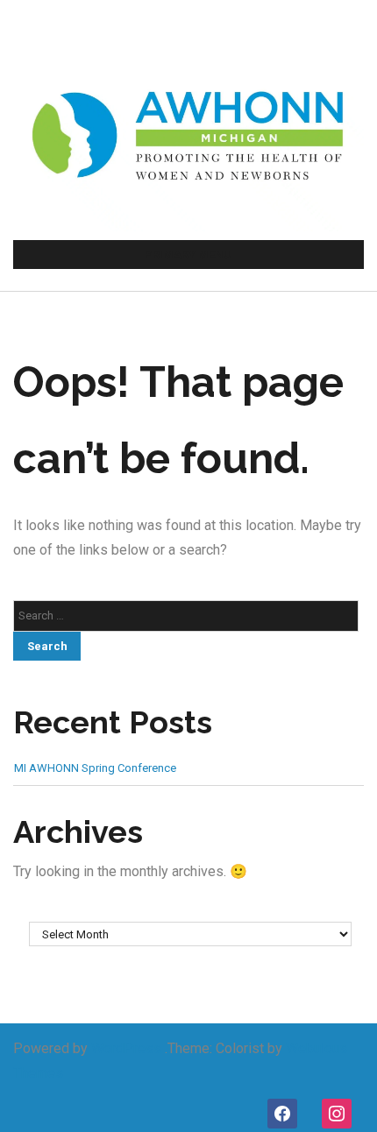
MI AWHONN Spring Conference (95, 768)
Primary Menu (188, 254)
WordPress (126, 1048)
